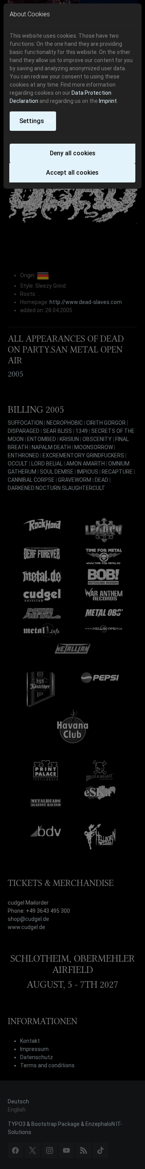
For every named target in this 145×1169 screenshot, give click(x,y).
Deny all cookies (73, 153)
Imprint (108, 101)
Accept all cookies (72, 172)
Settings (31, 121)
